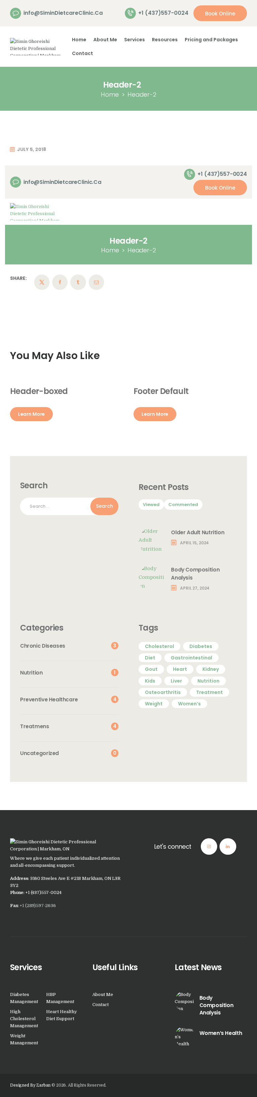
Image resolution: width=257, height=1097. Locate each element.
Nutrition (208, 681)
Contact (100, 1004)
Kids (150, 681)
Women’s (189, 703)
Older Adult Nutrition (197, 532)
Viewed (151, 504)
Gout (151, 669)
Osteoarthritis (163, 692)
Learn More (31, 414)
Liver (176, 681)
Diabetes (200, 646)
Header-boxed (39, 391)
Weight (154, 703)
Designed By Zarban (30, 1085)
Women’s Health (220, 1033)
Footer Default (161, 391)
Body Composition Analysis (195, 574)
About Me (102, 994)
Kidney (210, 669)
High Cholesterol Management (24, 1018)
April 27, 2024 (194, 588)
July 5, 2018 (31, 149)
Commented (183, 504)
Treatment (209, 692)
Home (110, 94)
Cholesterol (159, 646)
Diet (150, 657)
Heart (180, 669)
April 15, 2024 (194, 543)
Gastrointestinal (191, 657)
